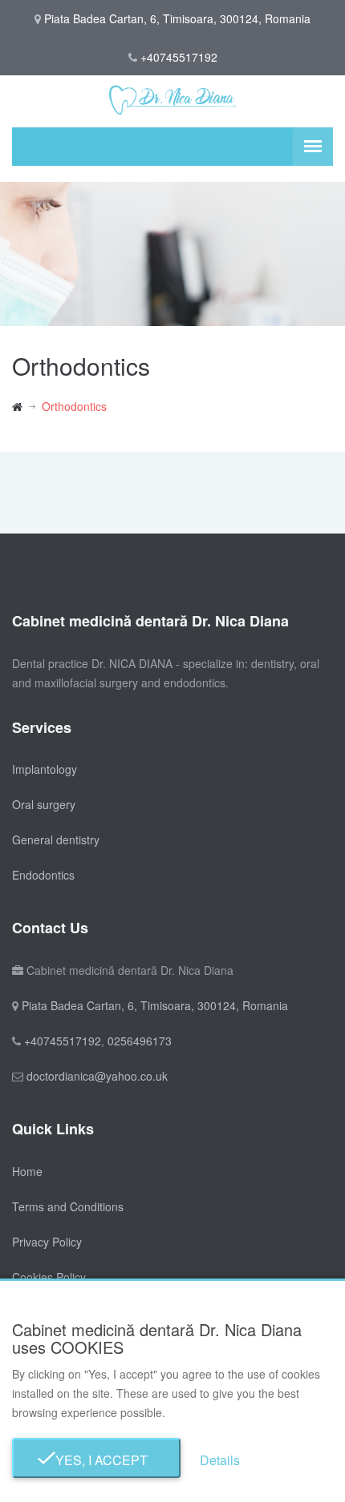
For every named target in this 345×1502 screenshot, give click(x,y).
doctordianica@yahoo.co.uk (97, 1076)
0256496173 (140, 1041)
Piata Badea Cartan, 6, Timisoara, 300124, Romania (155, 1005)
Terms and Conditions (68, 1206)
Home (27, 1171)
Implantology (44, 769)
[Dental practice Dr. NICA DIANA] (27, 406)
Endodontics (43, 875)
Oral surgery (43, 804)
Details (220, 1460)
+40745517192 (178, 57)
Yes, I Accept (97, 1460)
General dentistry (55, 840)
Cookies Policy (49, 1277)
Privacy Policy (47, 1242)
